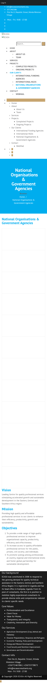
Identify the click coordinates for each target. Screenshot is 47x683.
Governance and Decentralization (20, 650)
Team (18, 57)
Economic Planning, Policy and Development (25, 641)
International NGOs (26, 82)
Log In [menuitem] (3, 3)
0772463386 (12, 9)
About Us (20, 54)
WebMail (20, 94)
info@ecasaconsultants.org (17, 7)
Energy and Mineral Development (20, 644)
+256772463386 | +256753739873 (23, 665)
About (13, 51)
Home (12, 48)
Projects (14, 63)
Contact (14, 91)
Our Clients (15, 72)
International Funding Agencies (30, 130)
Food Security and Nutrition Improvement (23, 647)
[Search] (43, 44)
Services (14, 60)
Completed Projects (26, 66)
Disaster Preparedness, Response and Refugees (26, 638)
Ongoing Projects (25, 69)
